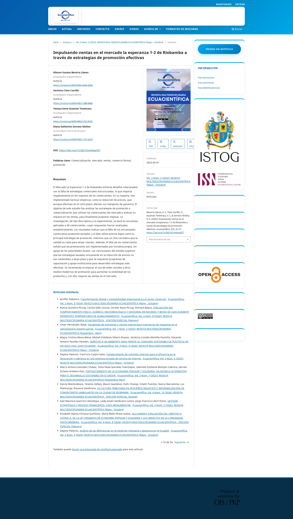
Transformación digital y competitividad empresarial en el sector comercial (123, 299)
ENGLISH (177, 146)
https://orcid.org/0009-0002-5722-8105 (73, 121)
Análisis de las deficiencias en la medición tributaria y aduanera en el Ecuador (125, 430)
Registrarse (224, 4)
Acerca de (151, 29)
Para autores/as (206, 82)
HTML (163, 146)
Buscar (238, 29)
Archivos (83, 29)
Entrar (240, 4)
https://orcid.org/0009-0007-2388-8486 (73, 103)
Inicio (52, 29)
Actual (67, 29)
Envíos (119, 29)
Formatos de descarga (182, 29)
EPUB (192, 146)
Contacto (102, 29)
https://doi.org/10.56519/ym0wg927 (79, 150)
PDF (151, 146)
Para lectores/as (206, 77)
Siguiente (179, 442)
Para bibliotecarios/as (209, 87)
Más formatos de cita (159, 239)
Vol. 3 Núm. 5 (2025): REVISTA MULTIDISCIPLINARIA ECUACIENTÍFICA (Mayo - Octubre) (119, 42)
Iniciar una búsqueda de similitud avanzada (97, 449)
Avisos (134, 29)
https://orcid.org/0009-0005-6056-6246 (73, 85)
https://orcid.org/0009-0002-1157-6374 (73, 139)
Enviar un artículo (219, 49)
